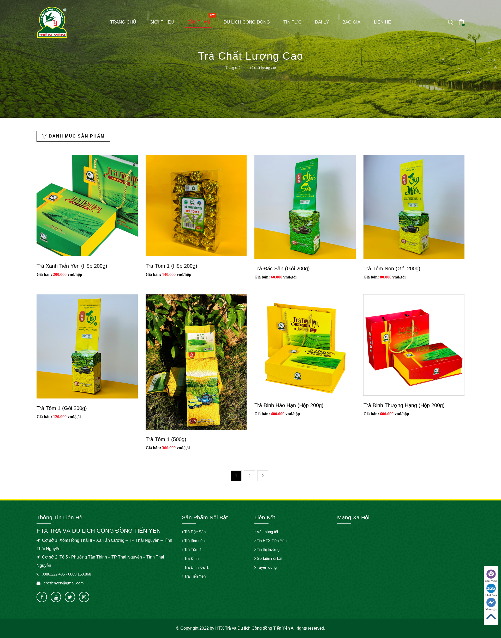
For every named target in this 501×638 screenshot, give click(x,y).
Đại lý (322, 22)
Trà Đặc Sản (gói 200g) (282, 268)
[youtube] (56, 597)
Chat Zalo (491, 595)
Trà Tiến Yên (194, 576)
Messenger (491, 609)
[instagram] (84, 597)
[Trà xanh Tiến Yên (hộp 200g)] (87, 205)
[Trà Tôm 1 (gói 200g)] (87, 346)
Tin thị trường (267, 549)
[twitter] (70, 597)
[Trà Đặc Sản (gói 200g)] (305, 206)
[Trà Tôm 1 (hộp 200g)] (196, 205)
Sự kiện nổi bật (269, 558)
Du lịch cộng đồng (247, 22)
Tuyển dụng (266, 567)
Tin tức (292, 22)
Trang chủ (123, 22)
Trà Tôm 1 (192, 549)
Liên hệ (382, 22)
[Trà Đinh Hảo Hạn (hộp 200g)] (305, 344)
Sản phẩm (199, 21)
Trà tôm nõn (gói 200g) (391, 268)
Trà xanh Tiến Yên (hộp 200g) (72, 266)
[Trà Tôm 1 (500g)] (196, 361)
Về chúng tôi (267, 531)
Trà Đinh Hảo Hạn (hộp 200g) (289, 405)
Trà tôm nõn (194, 540)
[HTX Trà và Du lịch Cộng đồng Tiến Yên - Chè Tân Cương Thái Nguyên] (52, 22)
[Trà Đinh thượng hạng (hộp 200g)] (414, 344)
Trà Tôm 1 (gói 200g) (62, 408)
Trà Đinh (191, 558)
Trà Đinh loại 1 (195, 567)
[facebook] (42, 597)
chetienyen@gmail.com (63, 583)
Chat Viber (491, 580)
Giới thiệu (162, 22)
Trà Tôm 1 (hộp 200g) (171, 266)
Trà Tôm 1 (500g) (166, 439)
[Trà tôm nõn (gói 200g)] (414, 206)
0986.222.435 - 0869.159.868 (66, 574)
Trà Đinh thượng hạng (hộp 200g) (404, 405)
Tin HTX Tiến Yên (271, 540)
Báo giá (351, 22)
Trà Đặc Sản (194, 531)
